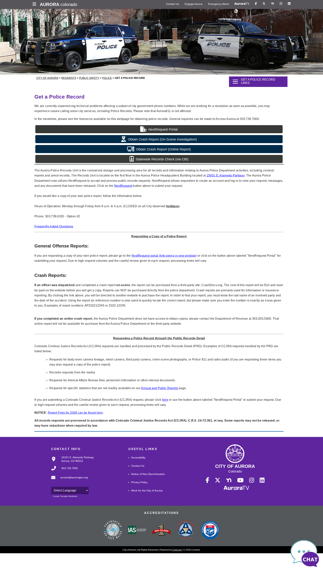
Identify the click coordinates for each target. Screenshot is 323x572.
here (165, 399)
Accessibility (138, 457)
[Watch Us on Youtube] (240, 480)
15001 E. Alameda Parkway (225, 175)
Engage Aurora (193, 3)
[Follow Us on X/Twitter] (263, 3)
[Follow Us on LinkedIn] (289, 3)
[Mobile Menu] (35, 4)
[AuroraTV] (241, 3)
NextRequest (123, 185)
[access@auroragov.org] (68, 480)
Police (107, 77)
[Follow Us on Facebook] (256, 3)
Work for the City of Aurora (147, 490)
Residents (68, 77)
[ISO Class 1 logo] (161, 530)
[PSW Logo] (113, 530)
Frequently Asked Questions (53, 226)
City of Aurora (47, 77)
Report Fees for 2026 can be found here (75, 412)
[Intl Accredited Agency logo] (210, 530)
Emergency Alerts (218, 3)
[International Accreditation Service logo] (137, 530)
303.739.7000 (69, 468)
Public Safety (89, 77)
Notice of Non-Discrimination (148, 474)
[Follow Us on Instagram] (281, 3)
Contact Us (172, 3)
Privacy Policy (139, 482)
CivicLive (177, 550)
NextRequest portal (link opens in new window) (164, 255)
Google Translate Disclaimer (65, 496)
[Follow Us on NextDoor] (272, 3)
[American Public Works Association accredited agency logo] (185, 530)
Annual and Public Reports (159, 388)
